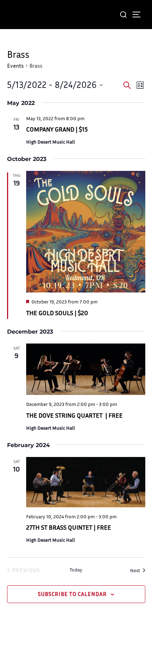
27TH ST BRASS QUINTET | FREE (68, 527)
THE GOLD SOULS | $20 (57, 313)
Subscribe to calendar (72, 593)
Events (15, 65)
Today (76, 570)
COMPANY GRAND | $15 (57, 129)
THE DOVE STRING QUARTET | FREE (74, 415)
